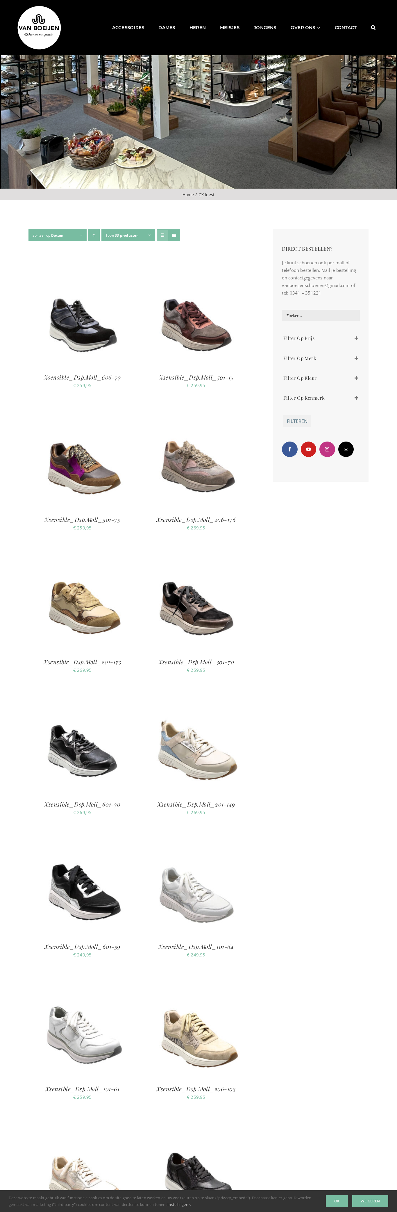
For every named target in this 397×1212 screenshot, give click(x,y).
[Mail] (346, 449)
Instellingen (178, 1204)
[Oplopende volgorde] (94, 235)
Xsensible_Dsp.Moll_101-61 (82, 1089)
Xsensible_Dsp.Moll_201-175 (82, 662)
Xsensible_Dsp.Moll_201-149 (196, 804)
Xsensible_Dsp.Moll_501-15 (196, 377)
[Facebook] (289, 449)
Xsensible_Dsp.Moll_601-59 (82, 946)
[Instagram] (327, 449)
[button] (373, 27)
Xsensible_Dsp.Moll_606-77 (82, 377)
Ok (336, 1201)
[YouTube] (308, 449)
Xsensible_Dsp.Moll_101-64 (196, 946)
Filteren (297, 421)
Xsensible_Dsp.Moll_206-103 (196, 1089)
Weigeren (370, 1201)
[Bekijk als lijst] (174, 235)
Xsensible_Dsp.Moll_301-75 (82, 519)
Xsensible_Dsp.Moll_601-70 (82, 804)
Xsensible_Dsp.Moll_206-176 (196, 519)
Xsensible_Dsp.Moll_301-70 (196, 662)
